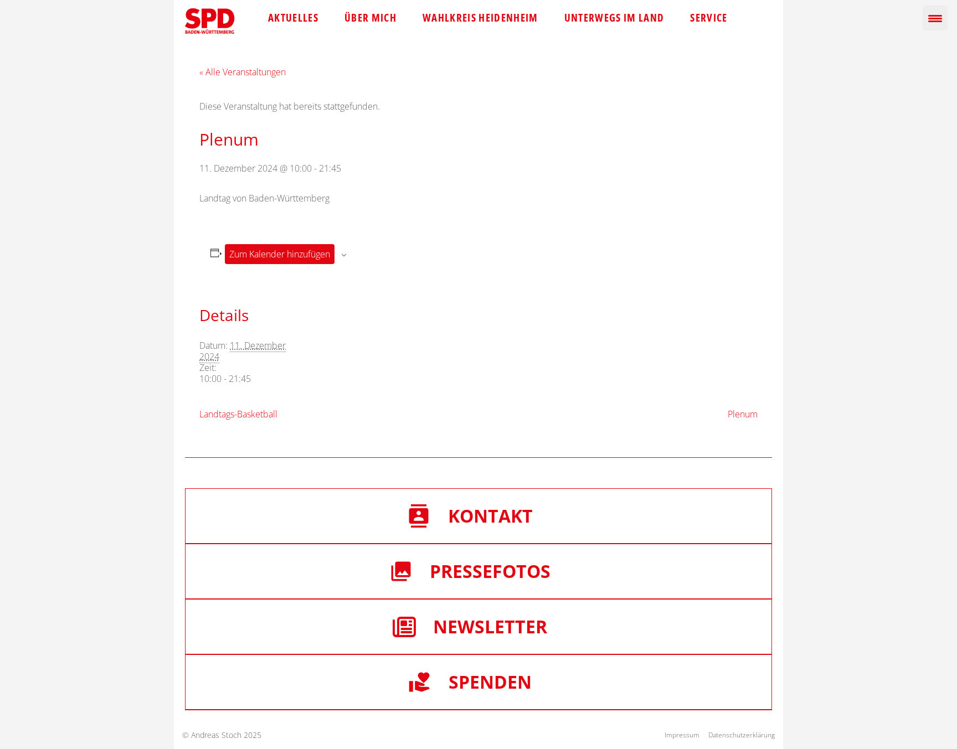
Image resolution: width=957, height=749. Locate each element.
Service (708, 18)
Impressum (682, 735)
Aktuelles (293, 18)
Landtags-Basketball (238, 414)
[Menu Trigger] (935, 18)
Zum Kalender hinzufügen (279, 254)
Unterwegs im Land (614, 18)
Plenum (743, 414)
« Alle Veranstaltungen (242, 72)
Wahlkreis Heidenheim (480, 18)
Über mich (370, 18)
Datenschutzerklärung (741, 735)
